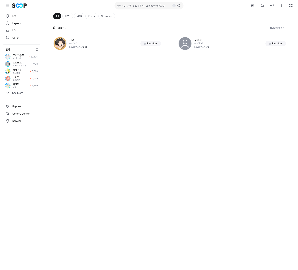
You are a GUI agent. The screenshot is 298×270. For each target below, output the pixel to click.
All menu (290, 5)
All (57, 16)
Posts (91, 16)
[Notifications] (262, 5)
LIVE (67, 16)
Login (272, 5)
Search (179, 5)
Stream (253, 5)
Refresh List (37, 49)
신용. (72, 40)
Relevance (276, 27)
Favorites (152, 43)
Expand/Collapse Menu (7, 5)
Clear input (174, 5)
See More (17, 93)
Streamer (106, 16)
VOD (79, 16)
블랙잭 (198, 40)
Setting (281, 5)
